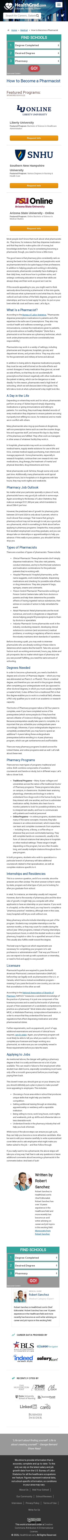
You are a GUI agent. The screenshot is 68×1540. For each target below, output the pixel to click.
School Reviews (44, 1496)
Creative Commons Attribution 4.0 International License (34, 1528)
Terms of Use (50, 1503)
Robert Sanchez (39, 1294)
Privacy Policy (32, 1503)
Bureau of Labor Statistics (34, 315)
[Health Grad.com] (25, 6)
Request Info (34, 138)
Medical (24, 30)
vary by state (21, 1035)
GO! (34, 68)
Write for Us (34, 1510)
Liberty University (22, 122)
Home (14, 30)
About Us (23, 1489)
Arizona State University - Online (32, 213)
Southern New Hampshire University (27, 168)
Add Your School (40, 1489)
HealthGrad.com (28, 1535)
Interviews (17, 1503)
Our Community (24, 1496)
